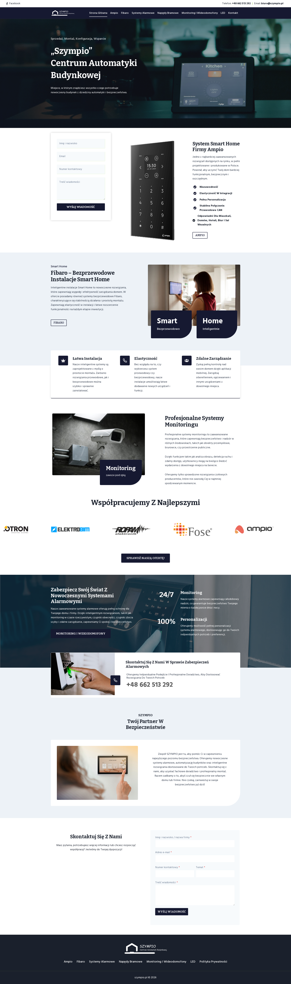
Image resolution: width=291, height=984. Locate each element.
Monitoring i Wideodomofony (200, 13)
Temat (200, 867)
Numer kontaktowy (167, 867)
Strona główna (98, 13)
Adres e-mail (163, 852)
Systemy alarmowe (143, 13)
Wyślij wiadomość (81, 207)
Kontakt (233, 13)
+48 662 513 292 (149, 684)
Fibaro (125, 13)
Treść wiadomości (166, 882)
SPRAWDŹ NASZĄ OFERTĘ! (146, 558)
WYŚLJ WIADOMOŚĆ (172, 911)
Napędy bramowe (168, 13)
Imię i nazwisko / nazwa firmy (173, 837)
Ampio (114, 13)
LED (223, 13)
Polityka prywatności (213, 961)
